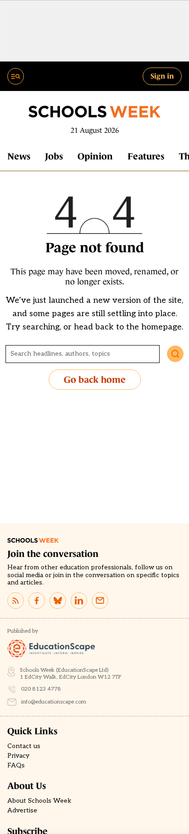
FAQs (16, 765)
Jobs (54, 156)
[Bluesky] (58, 600)
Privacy (18, 756)
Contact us (23, 746)
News (18, 156)
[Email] (100, 600)
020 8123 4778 (41, 689)
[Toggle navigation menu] (15, 76)
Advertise (22, 810)
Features (146, 156)
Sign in (162, 76)
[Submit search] (175, 354)
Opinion (95, 156)
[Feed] (15, 600)
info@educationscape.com (53, 701)
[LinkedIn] (79, 600)
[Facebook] (36, 600)
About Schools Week (39, 801)
